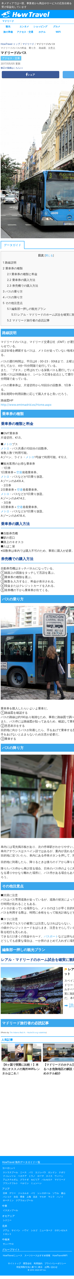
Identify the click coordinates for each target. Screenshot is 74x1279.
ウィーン (59, 1176)
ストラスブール (10, 1172)
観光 (8, 26)
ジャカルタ (23, 1193)
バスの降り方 (13, 297)
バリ (33, 1193)
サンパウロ (8, 1244)
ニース (23, 1172)
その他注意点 (13, 303)
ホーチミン (8, 1200)
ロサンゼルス (61, 1230)
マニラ (51, 1196)
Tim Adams (14, 1032)
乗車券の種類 (13, 268)
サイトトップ (14, 1263)
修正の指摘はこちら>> (12, 67)
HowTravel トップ (10, 43)
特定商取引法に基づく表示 (29, 1267)
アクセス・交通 (25, 31)
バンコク (7, 1196)
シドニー (7, 1220)
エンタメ (24, 26)
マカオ (43, 1196)
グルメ (56, 26)
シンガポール (43, 1193)
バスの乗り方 (13, 291)
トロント (7, 1234)
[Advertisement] (37, 1115)
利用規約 (38, 1263)
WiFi (58, 31)
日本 (5, 1193)
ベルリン (24, 1183)
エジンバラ (40, 1172)
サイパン (15, 1230)
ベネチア (22, 1176)
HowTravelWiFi (60, 1255)
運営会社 (27, 1263)
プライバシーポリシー (55, 1263)
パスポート (51, 936)
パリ (31, 1172)
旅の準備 (8, 31)
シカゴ (34, 1230)
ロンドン (52, 1172)
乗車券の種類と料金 (22, 274)
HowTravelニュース (12, 1255)
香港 (22, 1196)
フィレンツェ (9, 1176)
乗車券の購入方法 (21, 280)
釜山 (63, 1193)
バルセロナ (47, 1179)
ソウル (55, 1193)
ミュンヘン (36, 1183)
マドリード (8, 21)
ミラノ (32, 1176)
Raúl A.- (23, 1032)
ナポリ (62, 1172)
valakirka (42, 1032)
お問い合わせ (51, 1267)
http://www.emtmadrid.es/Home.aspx (26, 404)
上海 (29, 1196)
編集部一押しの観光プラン (26, 309)
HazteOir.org (32, 1032)
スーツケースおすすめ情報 (37, 1255)
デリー (12, 1193)
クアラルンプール (24, 1200)
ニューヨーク (46, 1230)
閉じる (49, 255)
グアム (6, 1230)
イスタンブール (10, 1210)
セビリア (35, 1179)
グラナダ (24, 1179)
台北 (16, 1196)
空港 (19, 472)
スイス (49, 1176)
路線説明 (9, 262)
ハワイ (25, 1230)
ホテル (42, 31)
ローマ (40, 1176)
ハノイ (60, 1196)
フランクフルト (10, 1183)
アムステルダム (10, 1179)
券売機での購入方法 (22, 285)
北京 (35, 1196)
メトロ (42, 350)
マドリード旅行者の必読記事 (28, 320)
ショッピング (40, 26)
